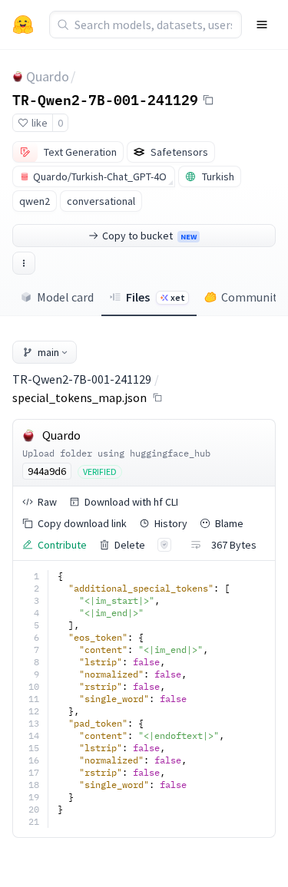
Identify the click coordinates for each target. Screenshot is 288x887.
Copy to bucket (149, 235)
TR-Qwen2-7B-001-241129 (105, 98)
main (48, 352)
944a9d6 (47, 471)
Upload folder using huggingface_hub (116, 453)
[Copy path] (157, 397)
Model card (65, 297)
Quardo (47, 76)
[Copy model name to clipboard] (208, 99)
